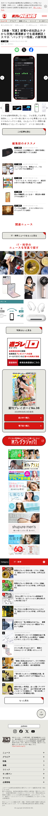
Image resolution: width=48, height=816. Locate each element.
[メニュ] (44, 16)
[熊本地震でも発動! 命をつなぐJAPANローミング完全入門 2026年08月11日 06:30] (12, 311)
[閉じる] (45, 6)
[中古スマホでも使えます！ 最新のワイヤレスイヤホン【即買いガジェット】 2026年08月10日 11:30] (36, 311)
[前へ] (2, 78)
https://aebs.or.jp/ (18, 746)
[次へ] (46, 78)
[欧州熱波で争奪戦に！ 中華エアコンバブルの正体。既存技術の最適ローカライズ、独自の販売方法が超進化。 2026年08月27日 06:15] (12, 263)
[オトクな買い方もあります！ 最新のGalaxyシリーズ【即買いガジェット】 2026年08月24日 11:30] (12, 287)
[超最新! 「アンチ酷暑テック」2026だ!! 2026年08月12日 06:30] (36, 287)
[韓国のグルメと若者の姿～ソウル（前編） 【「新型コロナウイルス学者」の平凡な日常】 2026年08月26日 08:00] (36, 263)
